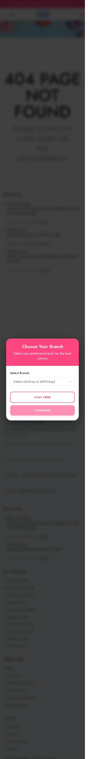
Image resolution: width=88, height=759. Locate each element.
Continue (42, 410)
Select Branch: (20, 373)
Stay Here (42, 397)
